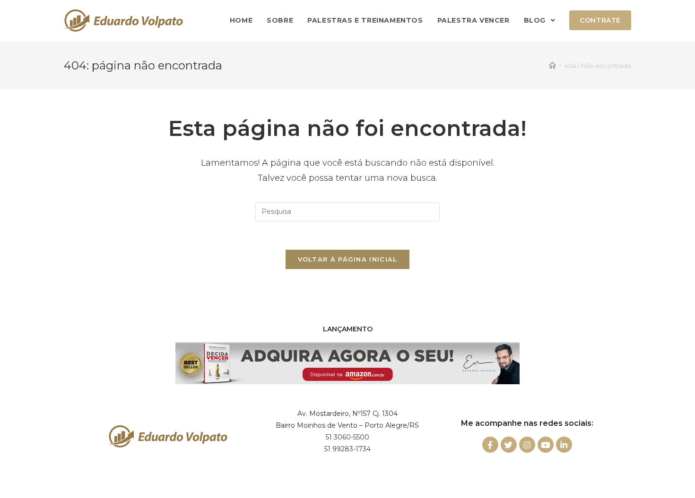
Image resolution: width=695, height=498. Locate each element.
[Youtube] (546, 445)
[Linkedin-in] (564, 445)
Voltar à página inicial (348, 259)
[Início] (552, 65)
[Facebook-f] (490, 445)
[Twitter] (509, 445)
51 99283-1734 (347, 449)
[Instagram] (527, 445)
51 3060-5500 (347, 437)
